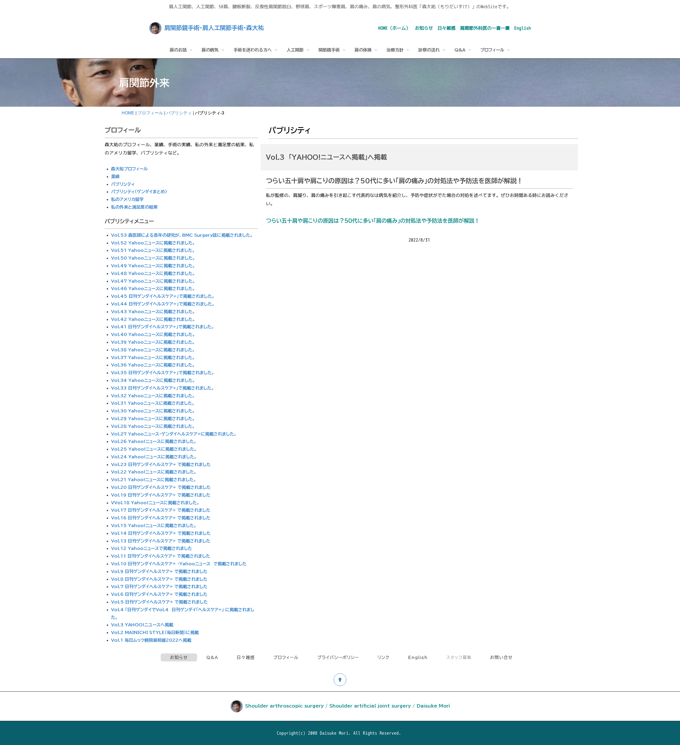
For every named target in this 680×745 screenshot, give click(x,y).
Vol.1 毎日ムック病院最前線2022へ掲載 (151, 640)
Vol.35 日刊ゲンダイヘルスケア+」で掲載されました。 (162, 373)
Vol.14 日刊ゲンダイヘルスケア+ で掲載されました (161, 533)
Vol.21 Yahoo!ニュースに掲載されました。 (153, 479)
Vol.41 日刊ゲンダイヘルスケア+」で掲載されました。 (162, 327)
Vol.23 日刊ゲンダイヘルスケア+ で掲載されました (161, 464)
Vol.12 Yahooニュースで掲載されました (151, 548)
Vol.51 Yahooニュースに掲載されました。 (153, 250)
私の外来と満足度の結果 (134, 207)
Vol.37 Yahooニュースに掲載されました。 (153, 357)
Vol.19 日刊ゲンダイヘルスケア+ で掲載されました (160, 495)
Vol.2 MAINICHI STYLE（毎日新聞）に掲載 (155, 632)
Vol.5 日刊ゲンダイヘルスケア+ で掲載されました (159, 602)
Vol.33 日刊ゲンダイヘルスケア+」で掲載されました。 (162, 388)
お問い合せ (501, 657)
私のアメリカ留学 (127, 199)
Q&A (212, 657)
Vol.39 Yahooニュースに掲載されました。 (153, 342)
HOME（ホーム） (394, 28)
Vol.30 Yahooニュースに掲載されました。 (153, 411)
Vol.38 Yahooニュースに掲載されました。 (153, 350)
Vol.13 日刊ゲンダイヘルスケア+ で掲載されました (160, 541)
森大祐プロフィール (129, 169)
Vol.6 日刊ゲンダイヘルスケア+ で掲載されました (159, 594)
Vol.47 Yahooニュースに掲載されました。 (153, 281)
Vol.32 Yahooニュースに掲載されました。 (153, 396)
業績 (115, 176)
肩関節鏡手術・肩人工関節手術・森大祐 (214, 28)
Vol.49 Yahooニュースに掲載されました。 (153, 266)
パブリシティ (179, 113)
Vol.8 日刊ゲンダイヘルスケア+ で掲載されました (159, 579)
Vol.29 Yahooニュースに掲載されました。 (153, 418)
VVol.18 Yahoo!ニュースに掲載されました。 (155, 503)
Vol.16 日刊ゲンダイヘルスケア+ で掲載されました (160, 518)
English (522, 28)
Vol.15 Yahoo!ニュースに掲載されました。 (154, 525)
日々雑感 (446, 28)
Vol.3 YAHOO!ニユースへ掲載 (142, 625)
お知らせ (424, 28)
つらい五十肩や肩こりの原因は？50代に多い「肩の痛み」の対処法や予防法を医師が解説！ (373, 220)
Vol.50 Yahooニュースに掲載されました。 (153, 258)
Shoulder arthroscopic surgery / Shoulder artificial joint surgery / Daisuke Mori (347, 706)
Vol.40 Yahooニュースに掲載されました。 (153, 334)
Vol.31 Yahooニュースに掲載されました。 (153, 403)
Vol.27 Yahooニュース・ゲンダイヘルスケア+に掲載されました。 (174, 434)
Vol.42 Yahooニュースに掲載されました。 (153, 319)
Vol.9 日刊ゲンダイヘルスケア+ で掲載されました (159, 571)
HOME (128, 113)
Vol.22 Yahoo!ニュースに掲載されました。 (154, 472)
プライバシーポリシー (338, 657)
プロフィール (150, 113)
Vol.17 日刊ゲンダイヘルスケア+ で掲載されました (160, 510)
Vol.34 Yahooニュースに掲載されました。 (153, 380)
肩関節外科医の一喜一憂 (485, 28)
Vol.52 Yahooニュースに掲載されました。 (153, 243)
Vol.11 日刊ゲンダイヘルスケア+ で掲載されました (160, 556)
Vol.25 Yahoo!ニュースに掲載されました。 (154, 449)
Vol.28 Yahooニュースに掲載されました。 (153, 426)
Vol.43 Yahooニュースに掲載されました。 (153, 311)
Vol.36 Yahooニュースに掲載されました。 (153, 365)
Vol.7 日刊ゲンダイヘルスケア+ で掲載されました (159, 586)
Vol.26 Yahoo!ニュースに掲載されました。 (154, 441)
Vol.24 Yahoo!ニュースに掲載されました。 (154, 457)
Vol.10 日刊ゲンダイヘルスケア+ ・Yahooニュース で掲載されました (178, 564)
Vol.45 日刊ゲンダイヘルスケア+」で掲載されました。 (163, 296)
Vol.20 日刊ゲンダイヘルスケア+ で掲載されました (161, 487)
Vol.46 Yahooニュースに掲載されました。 (153, 288)
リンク (383, 657)
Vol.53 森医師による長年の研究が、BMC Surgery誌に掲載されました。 (182, 235)
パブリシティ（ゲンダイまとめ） (139, 192)
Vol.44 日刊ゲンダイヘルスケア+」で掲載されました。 (163, 304)
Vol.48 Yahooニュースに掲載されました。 (153, 273)
